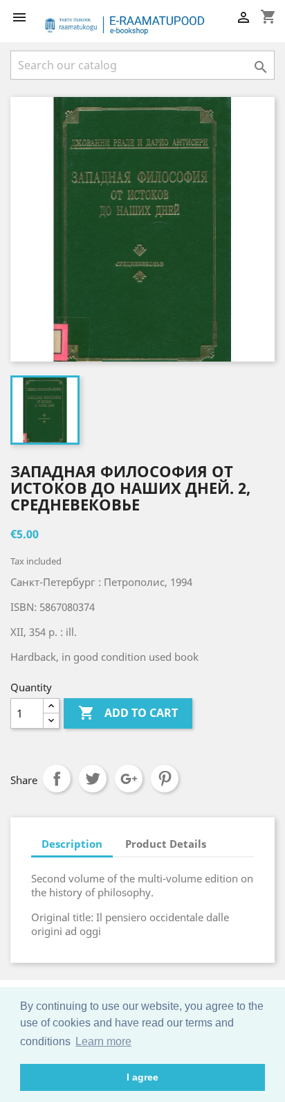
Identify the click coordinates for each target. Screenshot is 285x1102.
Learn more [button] (103, 1041)
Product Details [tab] (165, 844)
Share (57, 778)
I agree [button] (142, 1077)
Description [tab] (72, 844)
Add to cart (128, 712)
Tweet (93, 778)
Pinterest (164, 778)
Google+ (128, 778)
